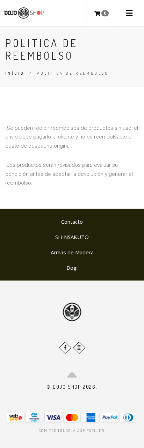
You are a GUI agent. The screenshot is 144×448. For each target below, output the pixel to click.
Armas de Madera (72, 252)
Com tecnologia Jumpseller (71, 430)
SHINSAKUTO (72, 236)
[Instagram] (79, 347)
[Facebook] (65, 347)
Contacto (72, 221)
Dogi (72, 267)
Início (14, 73)
